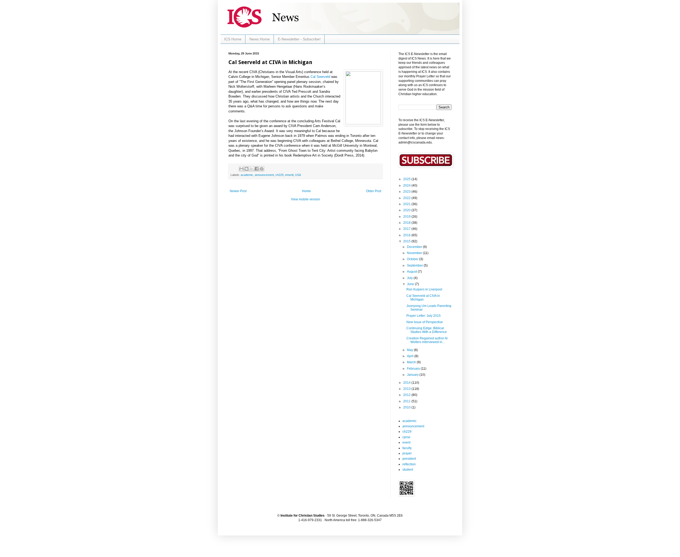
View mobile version (305, 199)
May (410, 350)
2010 (407, 407)
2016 (407, 235)
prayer (407, 453)
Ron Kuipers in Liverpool (424, 289)
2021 (407, 204)
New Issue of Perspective (424, 322)
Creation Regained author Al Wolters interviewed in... (427, 340)
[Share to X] (251, 168)
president (409, 459)
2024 (407, 185)
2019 (407, 216)
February (414, 368)
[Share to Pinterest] (261, 168)
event (406, 442)
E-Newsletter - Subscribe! (299, 39)
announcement (264, 174)
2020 (407, 210)
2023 (407, 191)
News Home (259, 39)
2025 (407, 179)
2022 (407, 198)
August (412, 271)
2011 (407, 401)
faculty (407, 448)
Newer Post (238, 191)
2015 (407, 241)
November (415, 253)
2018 (407, 223)
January (413, 375)
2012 (407, 395)
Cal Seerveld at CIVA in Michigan (423, 297)
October (413, 259)
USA (298, 174)
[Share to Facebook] (256, 168)
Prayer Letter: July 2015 (423, 316)
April (410, 356)
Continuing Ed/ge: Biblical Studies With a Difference (426, 330)
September (415, 265)
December (415, 247)
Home (306, 191)
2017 (407, 229)
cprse (406, 437)
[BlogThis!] (246, 168)
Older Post (373, 191)
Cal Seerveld (320, 77)
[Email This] (241, 168)
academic (247, 174)
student (407, 469)
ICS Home (232, 39)
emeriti (289, 174)
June (411, 284)
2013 (407, 389)
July (410, 278)
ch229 (279, 174)
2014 (407, 383)
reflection (409, 464)
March (412, 362)
